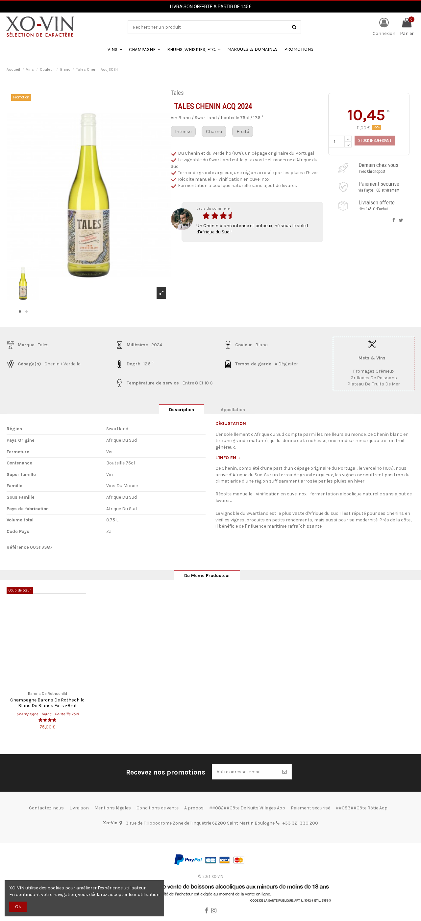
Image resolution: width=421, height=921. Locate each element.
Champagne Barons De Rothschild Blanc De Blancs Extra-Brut (47, 702)
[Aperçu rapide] (47, 685)
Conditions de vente (157, 808)
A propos (194, 808)
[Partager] (393, 220)
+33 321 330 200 (300, 823)
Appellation (233, 409)
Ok (18, 906)
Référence (18, 547)
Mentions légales (112, 808)
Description (181, 409)
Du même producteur (207, 575)
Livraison (79, 808)
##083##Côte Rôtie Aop (361, 808)
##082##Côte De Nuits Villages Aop (247, 808)
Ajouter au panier (375, 140)
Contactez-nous (46, 808)
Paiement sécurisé (310, 808)
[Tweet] (401, 220)
